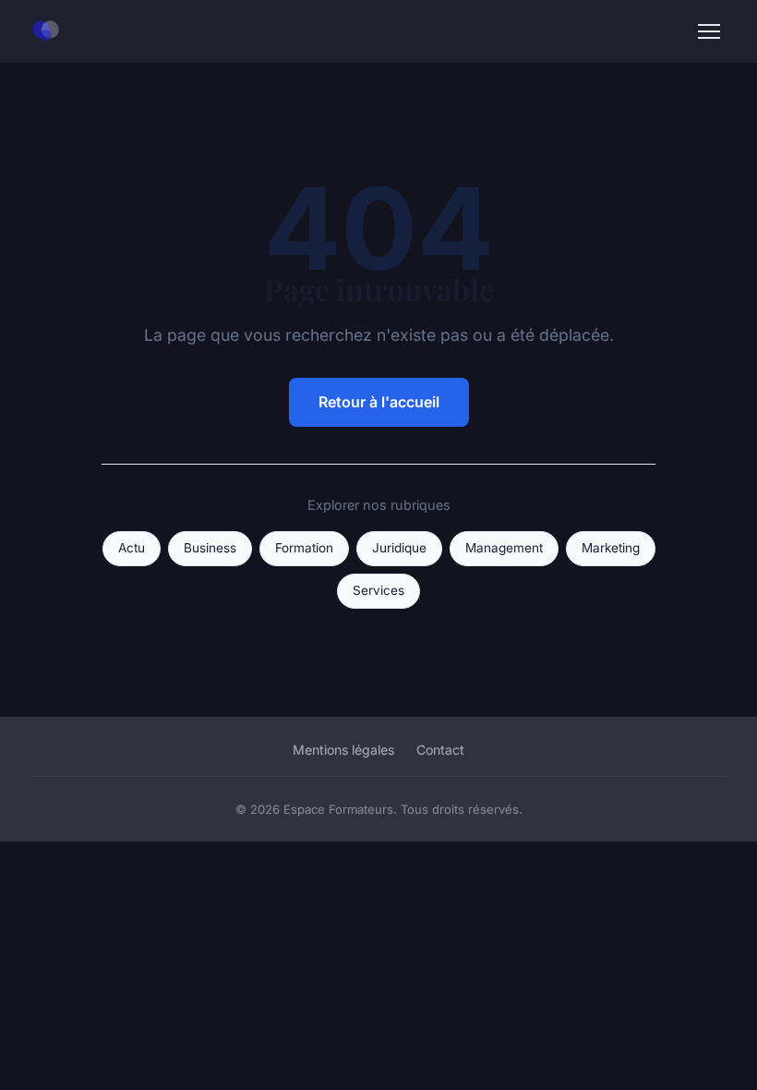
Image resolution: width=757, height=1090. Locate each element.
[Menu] (709, 31)
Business (210, 547)
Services (378, 590)
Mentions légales (343, 749)
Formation (304, 547)
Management (504, 547)
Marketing (611, 547)
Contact (440, 749)
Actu (131, 547)
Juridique (399, 547)
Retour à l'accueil (378, 402)
